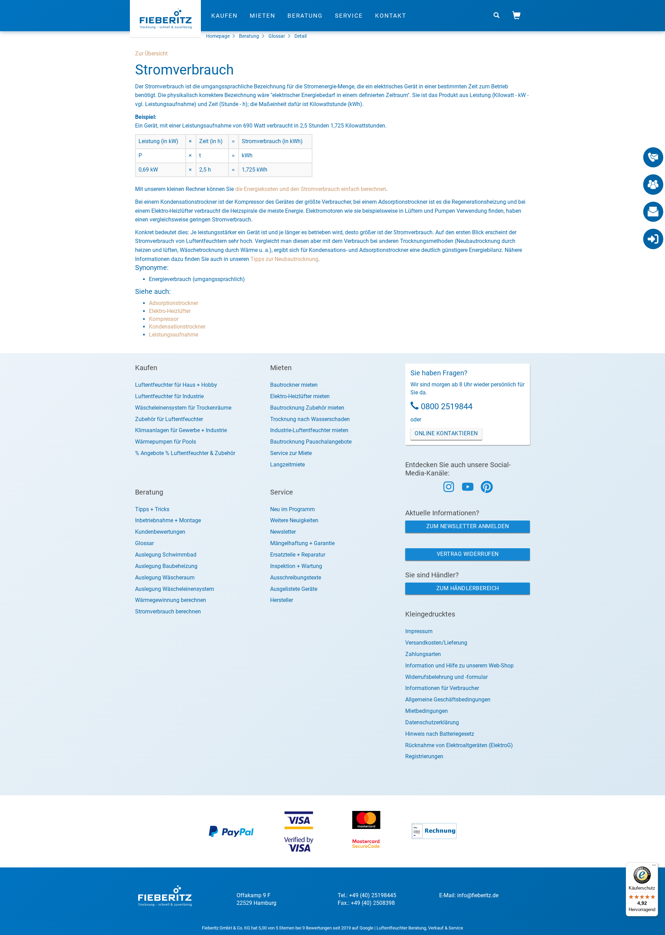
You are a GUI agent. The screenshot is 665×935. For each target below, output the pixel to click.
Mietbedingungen (426, 711)
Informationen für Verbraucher (442, 688)
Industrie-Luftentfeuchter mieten (309, 430)
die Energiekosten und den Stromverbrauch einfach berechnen (310, 189)
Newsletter (283, 531)
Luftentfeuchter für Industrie (169, 396)
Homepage (218, 36)
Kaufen (224, 15)
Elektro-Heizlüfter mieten (300, 396)
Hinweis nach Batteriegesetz (439, 734)
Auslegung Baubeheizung (166, 566)
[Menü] (654, 867)
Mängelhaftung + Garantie (302, 543)
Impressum (419, 631)
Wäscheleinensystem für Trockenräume (183, 407)
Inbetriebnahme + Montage (168, 520)
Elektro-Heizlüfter (169, 311)
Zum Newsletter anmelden (467, 526)
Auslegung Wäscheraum (165, 577)
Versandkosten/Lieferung (436, 642)
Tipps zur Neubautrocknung (284, 259)
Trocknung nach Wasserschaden (310, 419)
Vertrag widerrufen (468, 554)
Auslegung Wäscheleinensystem (174, 589)
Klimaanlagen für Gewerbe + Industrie (181, 430)
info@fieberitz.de (477, 895)
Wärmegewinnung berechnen (170, 600)
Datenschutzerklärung (432, 722)
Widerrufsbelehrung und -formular (446, 677)
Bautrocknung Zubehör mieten (307, 407)
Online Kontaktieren (446, 433)
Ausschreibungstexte (295, 577)
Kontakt (390, 15)
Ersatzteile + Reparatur (297, 554)
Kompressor (163, 319)
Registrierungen (424, 756)
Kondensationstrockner (177, 326)
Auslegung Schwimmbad (165, 554)
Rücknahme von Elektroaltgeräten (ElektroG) (459, 745)
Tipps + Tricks (152, 509)
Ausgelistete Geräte (293, 589)
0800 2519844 (446, 406)
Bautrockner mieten (294, 385)
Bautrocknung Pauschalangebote (311, 441)
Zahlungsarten (423, 654)
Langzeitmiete (287, 464)
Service (349, 15)
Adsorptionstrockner (173, 303)
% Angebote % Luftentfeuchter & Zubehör (185, 453)
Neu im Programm (292, 509)
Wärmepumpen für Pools (165, 441)
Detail (300, 36)
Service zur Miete (291, 453)
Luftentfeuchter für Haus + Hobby (176, 385)
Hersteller (281, 600)
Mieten (262, 15)
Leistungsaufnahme (173, 334)
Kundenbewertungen (160, 531)
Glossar (276, 36)
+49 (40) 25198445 (372, 895)
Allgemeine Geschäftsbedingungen (447, 699)
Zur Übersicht (151, 53)
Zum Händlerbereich (467, 588)
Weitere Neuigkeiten (294, 520)
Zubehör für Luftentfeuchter (169, 419)
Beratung (305, 15)
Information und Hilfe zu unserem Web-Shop (459, 665)
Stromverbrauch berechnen (168, 611)
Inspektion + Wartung (296, 566)
